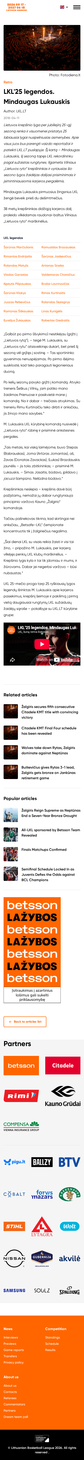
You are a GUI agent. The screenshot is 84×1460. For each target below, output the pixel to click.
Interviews (11, 1337)
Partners (9, 1410)
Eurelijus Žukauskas (17, 320)
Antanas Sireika (52, 265)
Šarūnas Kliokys (15, 293)
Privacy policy (14, 1362)
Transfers (10, 1356)
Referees (10, 1398)
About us (10, 1385)
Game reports (14, 1350)
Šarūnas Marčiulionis (18, 247)
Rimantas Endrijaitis (18, 256)
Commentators (14, 1404)
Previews (10, 1343)
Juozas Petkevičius (17, 302)
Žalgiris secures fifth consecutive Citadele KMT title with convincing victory (50, 712)
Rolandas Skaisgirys (55, 302)
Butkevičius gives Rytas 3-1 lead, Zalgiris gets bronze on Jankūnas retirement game (48, 772)
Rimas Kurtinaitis (53, 293)
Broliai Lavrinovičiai (55, 284)
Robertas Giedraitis (55, 320)
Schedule (52, 1343)
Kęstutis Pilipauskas (17, 284)
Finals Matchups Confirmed (44, 849)
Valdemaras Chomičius (58, 274)
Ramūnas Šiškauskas (18, 311)
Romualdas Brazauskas (58, 247)
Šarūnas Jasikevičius (56, 256)
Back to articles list (27, 1022)
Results (50, 1350)
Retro (8, 82)
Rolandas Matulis (16, 265)
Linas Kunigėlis (51, 311)
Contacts (10, 1392)
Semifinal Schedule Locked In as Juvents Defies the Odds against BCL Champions (48, 874)
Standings (52, 1337)
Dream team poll (16, 1417)
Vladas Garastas (16, 274)
